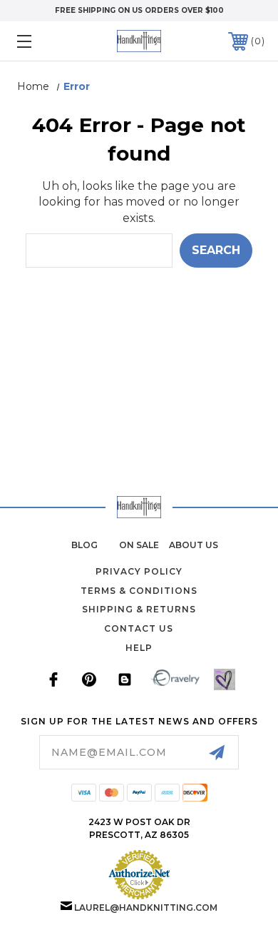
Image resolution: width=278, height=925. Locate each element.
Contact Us (138, 628)
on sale (139, 545)
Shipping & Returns (139, 609)
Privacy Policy (139, 571)
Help (139, 647)
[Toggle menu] (41, 41)
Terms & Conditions (139, 590)
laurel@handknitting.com (145, 907)
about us (193, 545)
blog (84, 545)
